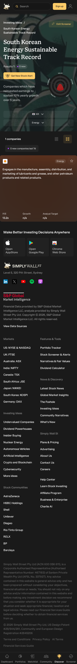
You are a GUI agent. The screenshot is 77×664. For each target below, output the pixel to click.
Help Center (47, 479)
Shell (6, 509)
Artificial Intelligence (16, 455)
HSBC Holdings (12, 503)
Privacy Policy (41, 639)
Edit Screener (63, 24)
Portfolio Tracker (50, 347)
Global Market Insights (54, 395)
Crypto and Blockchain (17, 462)
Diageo (7, 523)
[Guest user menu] (70, 6)
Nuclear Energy (13, 442)
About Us (46, 455)
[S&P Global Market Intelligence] (16, 297)
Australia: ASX (12, 361)
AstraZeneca (11, 496)
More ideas (10, 475)
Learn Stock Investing (53, 486)
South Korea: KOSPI (15, 395)
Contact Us (47, 462)
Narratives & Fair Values (55, 361)
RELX (6, 536)
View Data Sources (15, 326)
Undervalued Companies (18, 422)
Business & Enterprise (53, 499)
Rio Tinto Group (13, 530)
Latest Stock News (52, 388)
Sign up (60, 6)
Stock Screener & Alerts (55, 354)
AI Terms (57, 639)
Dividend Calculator (52, 368)
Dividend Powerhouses (17, 428)
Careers (45, 469)
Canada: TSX (11, 374)
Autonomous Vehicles (16, 449)
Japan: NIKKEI (12, 388)
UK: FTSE (9, 354)
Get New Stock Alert (22, 75)
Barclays (8, 550)
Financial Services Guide (18, 645)
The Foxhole (47, 401)
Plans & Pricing (49, 442)
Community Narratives (54, 415)
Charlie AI (46, 506)
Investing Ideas (12, 22)
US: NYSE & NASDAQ (17, 347)
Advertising (47, 449)
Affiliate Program (50, 493)
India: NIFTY (10, 368)
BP (5, 543)
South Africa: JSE (14, 381)
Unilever (8, 516)
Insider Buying (12, 435)
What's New (47, 422)
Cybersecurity (12, 469)
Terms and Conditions (16, 639)
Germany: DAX (12, 401)
